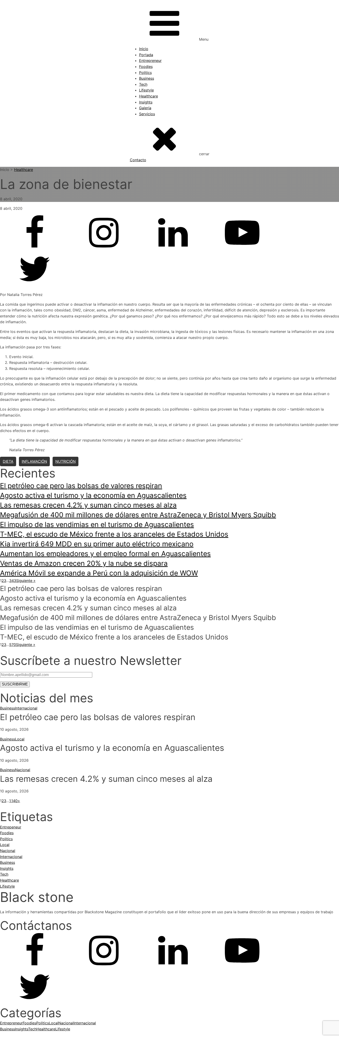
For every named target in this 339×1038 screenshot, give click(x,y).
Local (19, 739)
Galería (145, 108)
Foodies (146, 66)
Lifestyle (146, 90)
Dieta (8, 461)
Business (146, 78)
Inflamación (34, 461)
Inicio (143, 48)
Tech (143, 84)
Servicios (147, 114)
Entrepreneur (150, 60)
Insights (145, 102)
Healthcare (148, 96)
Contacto (138, 160)
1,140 (13, 800)
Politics (145, 72)
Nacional (22, 769)
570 (12, 644)
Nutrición (65, 461)
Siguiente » (26, 580)
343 (12, 580)
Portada (146, 54)
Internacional (26, 708)
